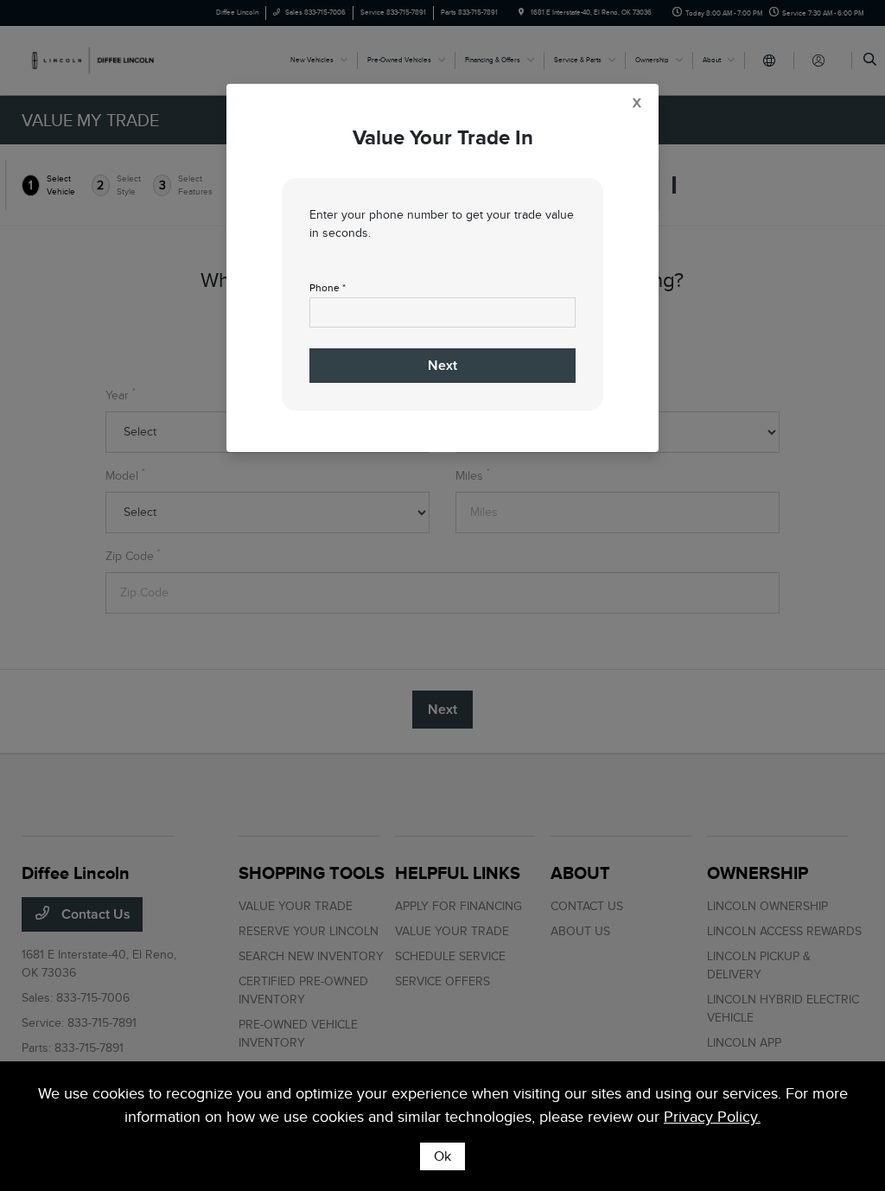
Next (442, 366)
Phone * (327, 288)
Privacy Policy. (712, 1116)
